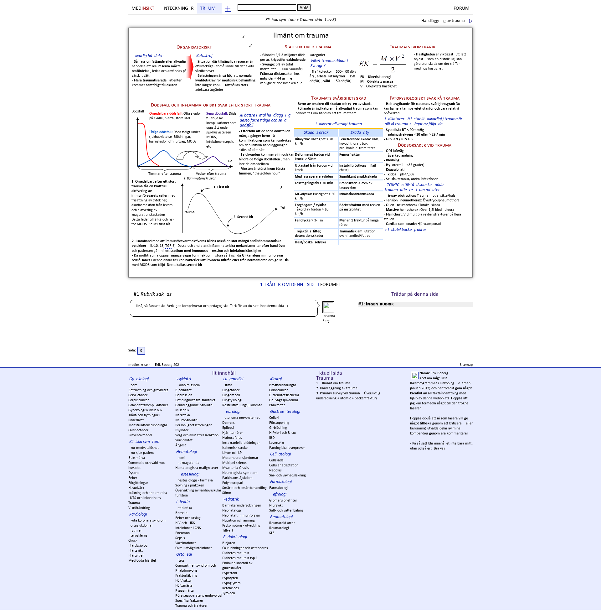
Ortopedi (184, 554)
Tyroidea (228, 593)
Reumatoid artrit (282, 523)
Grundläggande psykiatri (194, 405)
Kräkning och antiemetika (147, 493)
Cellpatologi (280, 454)
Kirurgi (276, 379)
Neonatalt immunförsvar (241, 515)
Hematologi (186, 451)
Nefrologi (278, 494)
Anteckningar (177, 8)
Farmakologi (281, 482)
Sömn (226, 493)
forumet (330, 284)
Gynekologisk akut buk (145, 410)
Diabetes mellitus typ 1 (240, 558)
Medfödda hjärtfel (142, 561)
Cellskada (276, 460)
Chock (132, 541)
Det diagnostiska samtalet (195, 400)
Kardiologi (138, 514)
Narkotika (182, 415)
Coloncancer (278, 390)
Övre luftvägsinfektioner (193, 548)
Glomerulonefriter (283, 500)
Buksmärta (136, 458)
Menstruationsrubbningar (147, 425)
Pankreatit (277, 405)
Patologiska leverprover (287, 448)
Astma (227, 385)
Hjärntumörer (232, 433)
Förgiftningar (138, 483)
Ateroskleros (137, 536)
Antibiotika (183, 508)
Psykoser (181, 430)
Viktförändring (139, 508)
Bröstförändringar (282, 385)
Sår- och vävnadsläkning (287, 475)
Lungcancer (230, 390)
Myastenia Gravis (235, 468)
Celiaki (274, 418)
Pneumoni (183, 533)
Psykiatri (183, 379)
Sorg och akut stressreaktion (196, 435)
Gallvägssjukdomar (283, 400)
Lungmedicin (234, 379)
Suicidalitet (184, 440)
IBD (272, 438)
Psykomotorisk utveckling (241, 525)
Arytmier (135, 530)
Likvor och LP (232, 453)
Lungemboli (231, 395)
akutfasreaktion (143, 205)
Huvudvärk (136, 488)
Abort (132, 385)
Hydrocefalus (232, 438)
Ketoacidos (230, 588)
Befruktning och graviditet (148, 390)
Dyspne (133, 473)
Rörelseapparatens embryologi (198, 596)
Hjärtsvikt (135, 551)
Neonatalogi (231, 510)
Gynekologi (139, 379)
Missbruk (182, 410)
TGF (168, 246)
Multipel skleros (234, 463)
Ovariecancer (138, 430)
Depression (183, 395)
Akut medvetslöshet (143, 448)
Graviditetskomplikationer (148, 405)
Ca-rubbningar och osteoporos (245, 548)
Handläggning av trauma (443, 20)
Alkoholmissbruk (187, 385)
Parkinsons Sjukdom (237, 478)
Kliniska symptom (280, 20)
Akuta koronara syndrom (147, 520)
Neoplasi (276, 470)
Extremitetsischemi (284, 395)
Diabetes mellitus (235, 553)
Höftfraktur (183, 581)
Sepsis (180, 538)
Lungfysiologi (232, 400)
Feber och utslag (188, 518)
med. (143, 8)
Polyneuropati (232, 483)
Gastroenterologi (285, 411)
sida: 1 (320, 20)
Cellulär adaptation (283, 465)
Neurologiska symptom (240, 473)
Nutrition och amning (238, 520)
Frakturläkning (186, 576)
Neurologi (231, 411)
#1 (153, 294)
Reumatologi (281, 517)
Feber (132, 478)
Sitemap (466, 365)
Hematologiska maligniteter (196, 468)
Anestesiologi (187, 474)
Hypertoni (229, 573)
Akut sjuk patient (141, 453)
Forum (462, 8)
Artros (180, 561)
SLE (272, 533)
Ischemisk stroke (235, 448)
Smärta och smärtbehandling (244, 488)
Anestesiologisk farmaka (194, 480)
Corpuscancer (138, 400)
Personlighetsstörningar (193, 425)
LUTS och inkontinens (144, 498)
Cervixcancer (137, 395)
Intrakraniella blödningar (241, 443)
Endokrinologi (235, 537)
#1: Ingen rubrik (376, 304)
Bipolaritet (183, 390)
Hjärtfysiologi (138, 546)
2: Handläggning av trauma (336, 388)
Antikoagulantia (187, 463)
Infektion (184, 502)
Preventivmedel (140, 435)
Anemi (180, 458)
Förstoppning (279, 423)
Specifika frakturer (189, 601)
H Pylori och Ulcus (282, 433)
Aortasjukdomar (140, 525)
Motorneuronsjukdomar (240, 458)
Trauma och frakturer (191, 606)
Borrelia (181, 513)
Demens (228, 423)
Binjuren (228, 543)
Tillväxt (227, 530)
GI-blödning (278, 428)
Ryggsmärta (184, 591)
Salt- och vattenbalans (286, 510)
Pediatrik (231, 499)
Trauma (209, 8)
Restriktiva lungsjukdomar (242, 405)
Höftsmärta (184, 586)
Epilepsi (228, 428)
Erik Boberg (163, 365)
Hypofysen (230, 578)
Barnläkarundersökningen (241, 505)
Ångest (180, 445)
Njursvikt (276, 505)
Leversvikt (276, 443)
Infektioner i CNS (188, 528)
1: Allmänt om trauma (333, 383)
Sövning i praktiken (189, 485)
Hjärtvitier (136, 556)
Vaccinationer (185, 543)
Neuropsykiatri (186, 420)
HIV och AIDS (185, 523)
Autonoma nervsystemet (241, 418)
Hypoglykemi (232, 583)
